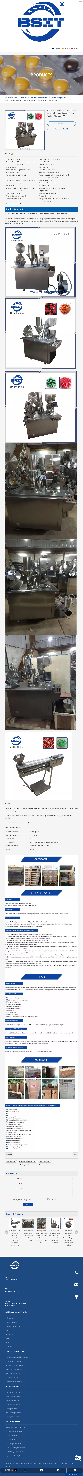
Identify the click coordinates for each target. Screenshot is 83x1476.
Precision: (42, 196)
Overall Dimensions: (12, 180)
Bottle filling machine (12, 1378)
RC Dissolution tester (12, 1440)
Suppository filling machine (14, 1365)
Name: (8, 170)
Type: (41, 193)
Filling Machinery (45, 1161)
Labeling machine (11, 1409)
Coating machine (11, 1322)
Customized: (43, 164)
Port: (7, 159)
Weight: (8, 185)
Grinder (8, 1330)
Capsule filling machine (13, 1326)
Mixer (7, 1338)
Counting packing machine (14, 1392)
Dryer (7, 1343)
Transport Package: (12, 188)
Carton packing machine (13, 1417)
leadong (70, 1463)
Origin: (41, 191)
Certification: (10, 199)
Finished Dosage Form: (13, 196)
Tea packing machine (12, 1400)
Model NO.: (42, 162)
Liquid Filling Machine (14, 1351)
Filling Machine (10, 1161)
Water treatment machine (14, 1382)
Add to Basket (60, 129)
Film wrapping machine (13, 1413)
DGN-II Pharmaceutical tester (15, 1427)
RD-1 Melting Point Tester (14, 1452)
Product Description (15, 209)
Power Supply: (43, 175)
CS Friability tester (11, 1435)
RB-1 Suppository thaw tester (15, 1448)
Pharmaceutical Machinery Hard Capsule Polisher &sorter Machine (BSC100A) (28, 1235)
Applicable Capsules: (12, 175)
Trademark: (42, 185)
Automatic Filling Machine (27, 1161)
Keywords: (42, 172)
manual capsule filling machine (45, 1165)
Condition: (9, 167)
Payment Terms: (11, 162)
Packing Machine (12, 1386)
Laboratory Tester (13, 1421)
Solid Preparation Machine (16, 1312)
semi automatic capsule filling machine (18, 1165)
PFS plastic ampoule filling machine (17, 1357)
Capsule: (41, 183)
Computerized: (11, 204)
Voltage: (41, 199)
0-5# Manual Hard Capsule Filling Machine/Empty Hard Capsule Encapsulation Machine (68, 1238)
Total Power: (10, 172)
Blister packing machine (13, 1396)
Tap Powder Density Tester (15, 1456)
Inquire (60, 124)
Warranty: (42, 167)
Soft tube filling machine (13, 1373)
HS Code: (9, 193)
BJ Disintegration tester (13, 1444)
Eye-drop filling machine (13, 1361)
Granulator (9, 1347)
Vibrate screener (11, 1334)
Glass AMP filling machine (14, 1369)
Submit (28, 1204)
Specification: (43, 188)
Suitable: (41, 180)
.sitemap (7, 1466)
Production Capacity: (45, 159)
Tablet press (10, 1318)
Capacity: (42, 170)
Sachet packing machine (13, 1404)
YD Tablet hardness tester (14, 1431)
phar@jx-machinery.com (12, 1291)
